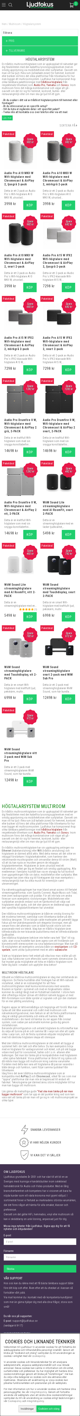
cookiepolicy (38, 1356)
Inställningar (27, 1408)
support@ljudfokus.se (24, 1320)
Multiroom (15, 24)
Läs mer (7, 117)
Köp (30, 205)
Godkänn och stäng (48, 1408)
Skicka (10, 1268)
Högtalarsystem (32, 24)
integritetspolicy (38, 1392)
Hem (4, 24)
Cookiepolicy (15, 1401)
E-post (7, 1235)
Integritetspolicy (35, 1401)
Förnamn (9, 1250)
